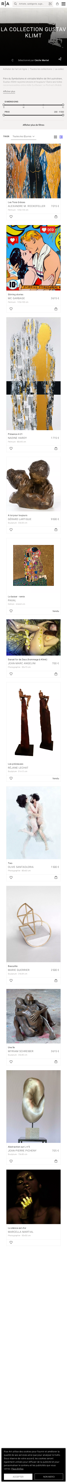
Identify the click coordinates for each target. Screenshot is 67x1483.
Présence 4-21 (15, 434)
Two (10, 863)
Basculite (13, 966)
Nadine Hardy (17, 437)
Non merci (49, 1476)
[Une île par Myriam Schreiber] (33, 1016)
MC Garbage (16, 298)
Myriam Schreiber (21, 1051)
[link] (50, 4)
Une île (11, 1047)
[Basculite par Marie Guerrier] (33, 924)
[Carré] (55, 137)
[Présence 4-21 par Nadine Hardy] (33, 373)
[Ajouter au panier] (56, 217)
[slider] (4, 105)
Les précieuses (15, 764)
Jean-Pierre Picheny (22, 1150)
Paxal (12, 600)
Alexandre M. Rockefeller (26, 206)
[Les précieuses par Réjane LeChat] (33, 721)
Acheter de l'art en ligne (15, 69)
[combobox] (22, 136)
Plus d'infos (17, 1469)
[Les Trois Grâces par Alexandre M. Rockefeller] (33, 171)
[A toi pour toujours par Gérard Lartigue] (33, 484)
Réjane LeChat (18, 767)
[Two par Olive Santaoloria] (33, 823)
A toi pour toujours (17, 515)
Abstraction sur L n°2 (19, 1147)
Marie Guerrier (19, 969)
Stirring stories (15, 294)
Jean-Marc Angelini (22, 663)
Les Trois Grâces (16, 202)
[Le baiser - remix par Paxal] (33, 565)
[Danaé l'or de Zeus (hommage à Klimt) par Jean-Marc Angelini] (33, 637)
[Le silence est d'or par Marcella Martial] (33, 1197)
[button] (63, 3)
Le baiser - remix (16, 596)
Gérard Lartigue (19, 519)
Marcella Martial (21, 1231)
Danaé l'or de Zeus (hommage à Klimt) (27, 659)
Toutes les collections (41, 69)
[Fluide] (61, 137)
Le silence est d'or (17, 1228)
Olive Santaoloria (21, 866)
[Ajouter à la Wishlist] (11, 217)
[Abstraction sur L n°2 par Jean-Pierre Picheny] (33, 1106)
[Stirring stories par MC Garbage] (33, 258)
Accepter (18, 1476)
